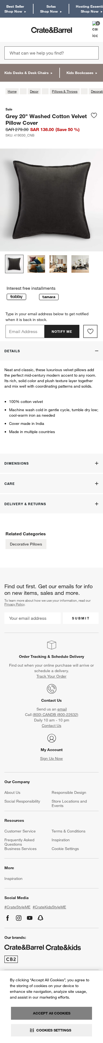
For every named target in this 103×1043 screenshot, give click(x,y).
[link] (20, 30)
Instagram (18, 918)
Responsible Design (69, 792)
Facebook (7, 918)
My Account (52, 749)
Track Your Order (51, 676)
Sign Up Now (51, 758)
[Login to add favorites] (94, 119)
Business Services (20, 848)
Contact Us (51, 700)
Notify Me (62, 331)
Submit (81, 618)
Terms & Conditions (68, 831)
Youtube (29, 918)
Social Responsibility (22, 801)
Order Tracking (32, 656)
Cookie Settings (65, 848)
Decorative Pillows (26, 544)
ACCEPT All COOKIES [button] (51, 1013)
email (62, 709)
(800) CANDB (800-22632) (55, 714)
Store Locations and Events (69, 803)
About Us (12, 792)
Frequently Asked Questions (19, 842)
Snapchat (40, 918)
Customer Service (20, 831)
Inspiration (61, 840)
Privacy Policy (14, 604)
